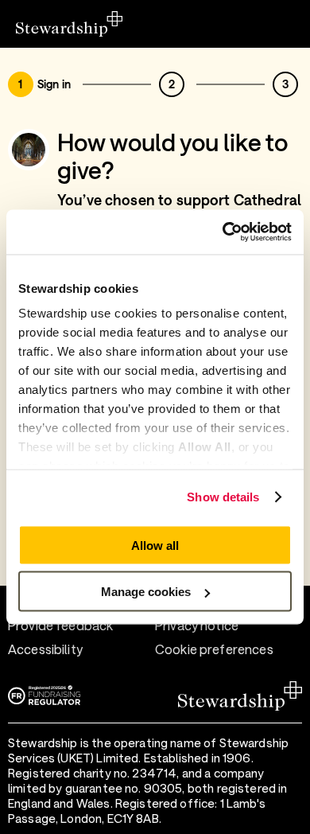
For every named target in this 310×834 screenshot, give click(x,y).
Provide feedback (60, 625)
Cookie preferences (214, 649)
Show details (223, 497)
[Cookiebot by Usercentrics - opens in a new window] (223, 232)
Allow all (155, 544)
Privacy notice (196, 625)
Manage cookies (146, 591)
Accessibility (45, 649)
